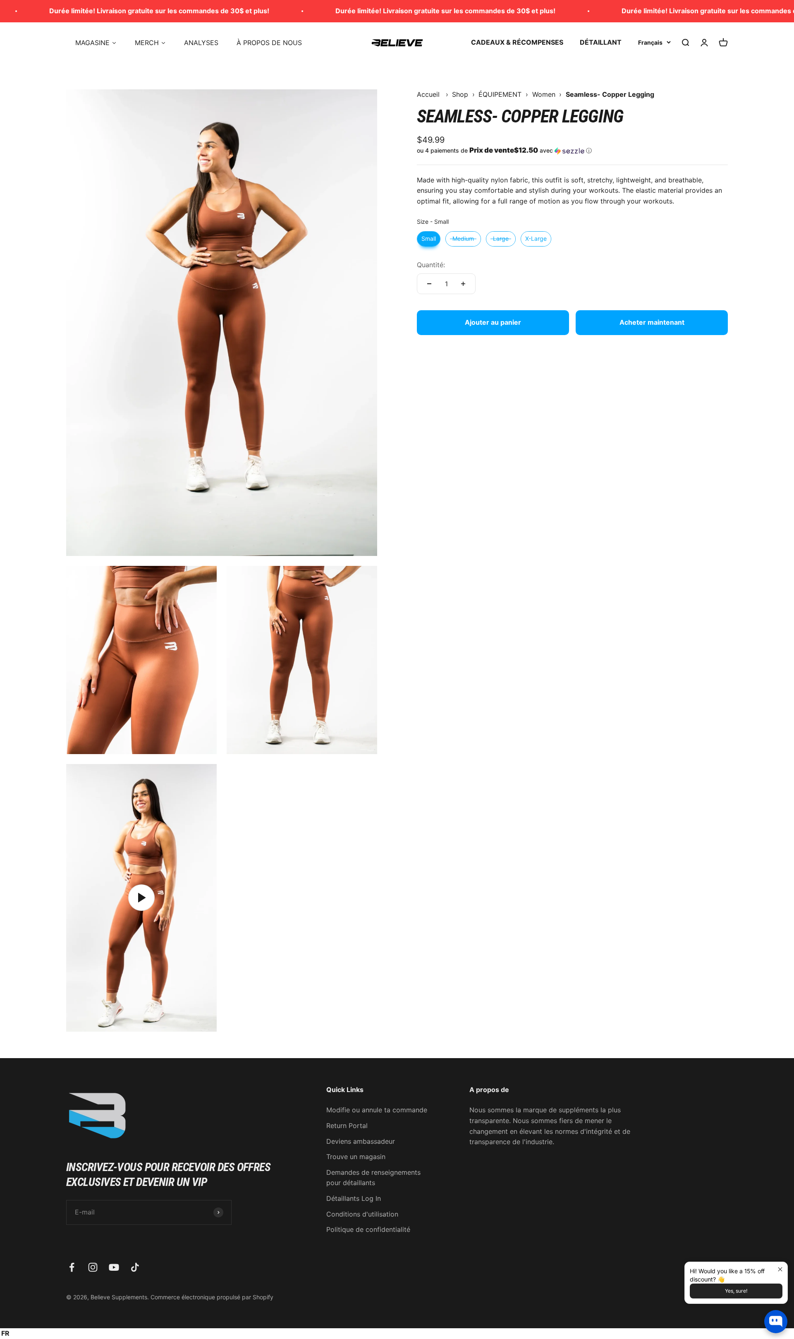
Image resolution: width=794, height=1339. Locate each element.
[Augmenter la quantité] (463, 284)
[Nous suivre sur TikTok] (135, 1267)
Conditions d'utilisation (362, 1214)
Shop (460, 94)
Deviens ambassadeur (360, 1141)
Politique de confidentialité (368, 1229)
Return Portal (347, 1125)
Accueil (428, 94)
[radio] (428, 239)
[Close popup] (780, 1269)
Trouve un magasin (355, 1156)
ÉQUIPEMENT (499, 94)
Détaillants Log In (353, 1198)
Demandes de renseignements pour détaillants (373, 1177)
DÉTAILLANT (601, 42)
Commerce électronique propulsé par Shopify (212, 1297)
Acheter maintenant (651, 322)
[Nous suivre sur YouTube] (114, 1267)
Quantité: (431, 265)
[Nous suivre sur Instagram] (92, 1267)
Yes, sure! (736, 1291)
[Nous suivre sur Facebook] (71, 1267)
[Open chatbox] (775, 1321)
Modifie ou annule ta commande (376, 1110)
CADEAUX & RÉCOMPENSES (517, 42)
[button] (572, 150)
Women (543, 94)
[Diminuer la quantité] (429, 284)
